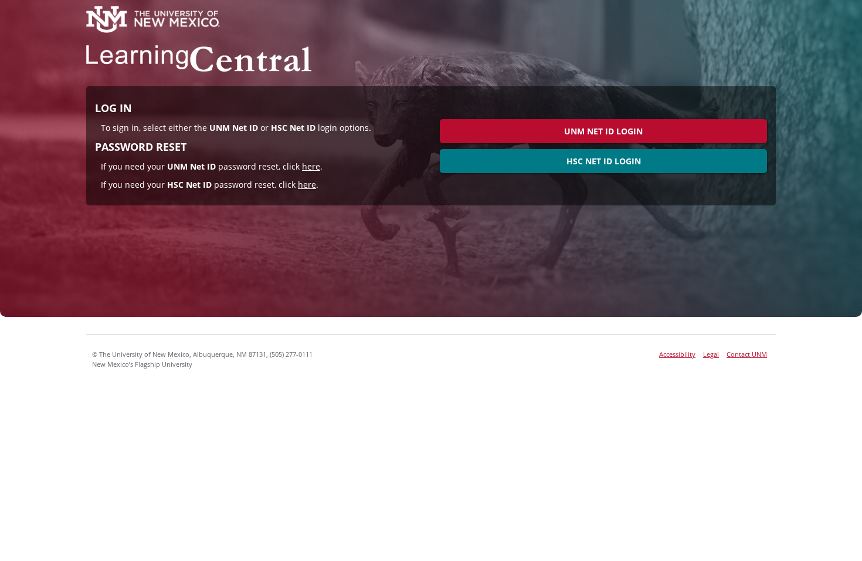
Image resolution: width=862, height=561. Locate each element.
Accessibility (677, 354)
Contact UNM (747, 354)
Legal (711, 354)
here (311, 166)
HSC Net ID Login (603, 161)
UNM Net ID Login (603, 131)
